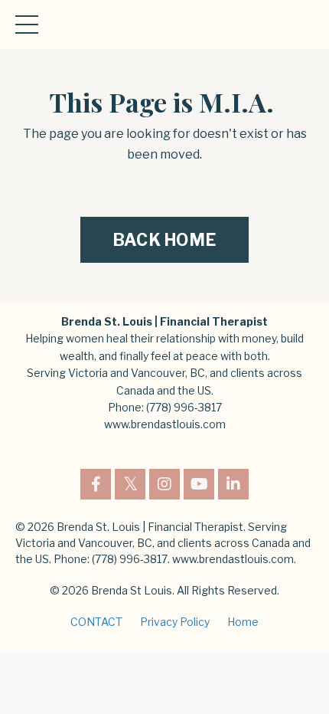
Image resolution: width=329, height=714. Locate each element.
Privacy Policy (175, 621)
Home (243, 621)
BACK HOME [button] (164, 240)
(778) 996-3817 (184, 407)
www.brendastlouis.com (165, 424)
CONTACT (96, 621)
